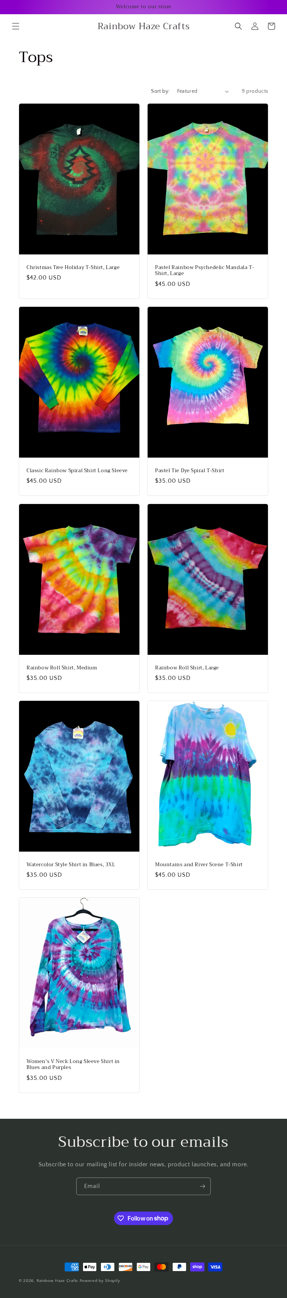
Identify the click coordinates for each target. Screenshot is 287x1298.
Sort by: (160, 91)
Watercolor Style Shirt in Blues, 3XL (71, 864)
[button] (15, 26)
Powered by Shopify (100, 1281)
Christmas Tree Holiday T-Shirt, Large (73, 267)
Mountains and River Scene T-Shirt (199, 864)
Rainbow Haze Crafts (57, 1281)
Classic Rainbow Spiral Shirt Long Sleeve (77, 471)
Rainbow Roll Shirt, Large (187, 668)
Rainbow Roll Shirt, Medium (62, 668)
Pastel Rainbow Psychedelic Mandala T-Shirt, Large (204, 270)
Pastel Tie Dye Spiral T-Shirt (189, 471)
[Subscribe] (202, 1186)
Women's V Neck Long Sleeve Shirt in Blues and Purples (73, 1065)
